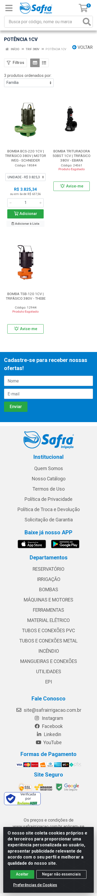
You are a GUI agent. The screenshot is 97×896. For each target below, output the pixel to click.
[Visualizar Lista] (44, 63)
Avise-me (74, 186)
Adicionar (27, 213)
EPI (48, 682)
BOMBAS (48, 589)
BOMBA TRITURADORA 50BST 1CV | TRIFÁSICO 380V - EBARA (72, 155)
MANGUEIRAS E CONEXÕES (48, 661)
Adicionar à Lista (26, 223)
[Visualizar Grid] (35, 63)
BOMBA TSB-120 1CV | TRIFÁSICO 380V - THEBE (26, 296)
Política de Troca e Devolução (49, 509)
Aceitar (22, 874)
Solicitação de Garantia (49, 519)
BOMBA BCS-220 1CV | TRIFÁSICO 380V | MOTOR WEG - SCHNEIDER (25, 155)
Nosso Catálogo (48, 478)
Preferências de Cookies (35, 885)
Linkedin (52, 734)
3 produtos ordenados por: (27, 75)
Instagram (52, 718)
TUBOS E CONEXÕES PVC (48, 630)
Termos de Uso (49, 489)
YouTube (52, 742)
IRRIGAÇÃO (48, 579)
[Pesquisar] (86, 21)
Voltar (85, 47)
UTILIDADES (48, 671)
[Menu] (9, 8)
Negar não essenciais (61, 874)
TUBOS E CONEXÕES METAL (48, 641)
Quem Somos (48, 468)
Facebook (52, 726)
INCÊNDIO (48, 651)
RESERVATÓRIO (48, 569)
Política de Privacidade (48, 499)
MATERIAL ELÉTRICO (48, 620)
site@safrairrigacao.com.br (52, 710)
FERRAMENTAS (48, 610)
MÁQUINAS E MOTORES (48, 600)
